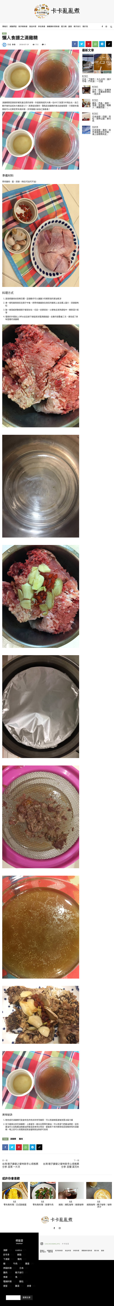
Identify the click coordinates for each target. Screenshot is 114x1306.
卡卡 (13, 45)
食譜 (4, 33)
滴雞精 (13, 1139)
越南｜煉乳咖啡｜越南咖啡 (71, 1204)
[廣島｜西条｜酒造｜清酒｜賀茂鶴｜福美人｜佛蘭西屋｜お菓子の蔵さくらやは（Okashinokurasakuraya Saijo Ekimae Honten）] (86, 103)
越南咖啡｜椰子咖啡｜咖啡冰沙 (99, 1205)
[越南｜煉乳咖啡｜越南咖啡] (71, 1190)
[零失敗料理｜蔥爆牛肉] (43, 1190)
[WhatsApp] (95, 44)
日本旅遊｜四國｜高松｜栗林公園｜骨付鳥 (101, 118)
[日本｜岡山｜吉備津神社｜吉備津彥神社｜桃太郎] (86, 89)
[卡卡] (4, 44)
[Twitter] (82, 44)
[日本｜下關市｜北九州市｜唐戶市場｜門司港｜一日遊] (97, 63)
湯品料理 (95, 127)
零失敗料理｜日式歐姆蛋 (15, 1204)
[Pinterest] (88, 44)
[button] (111, 27)
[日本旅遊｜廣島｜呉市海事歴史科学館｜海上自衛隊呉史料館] (86, 130)
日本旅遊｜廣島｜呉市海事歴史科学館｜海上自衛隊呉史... (101, 132)
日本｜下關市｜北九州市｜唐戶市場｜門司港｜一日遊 (96, 80)
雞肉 (21, 1139)
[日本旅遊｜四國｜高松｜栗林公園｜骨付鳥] (86, 116)
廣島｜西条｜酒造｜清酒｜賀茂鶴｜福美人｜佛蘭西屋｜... (101, 105)
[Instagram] (106, 27)
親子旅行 (85, 76)
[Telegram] (102, 44)
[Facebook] (102, 27)
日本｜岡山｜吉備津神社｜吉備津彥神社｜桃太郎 (101, 92)
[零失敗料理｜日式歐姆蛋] (15, 1190)
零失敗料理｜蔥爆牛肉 (43, 1204)
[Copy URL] (109, 44)
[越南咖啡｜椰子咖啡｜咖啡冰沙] (99, 1190)
